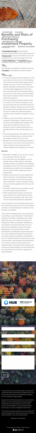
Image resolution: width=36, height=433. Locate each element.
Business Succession (26, 46)
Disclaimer (14, 418)
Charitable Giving (9, 51)
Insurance (19, 32)
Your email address (14, 340)
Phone (10, 333)
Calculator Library (25, 61)
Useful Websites (8, 61)
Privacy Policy (21, 418)
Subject (10, 347)
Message (11, 354)
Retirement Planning (10, 37)
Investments (7, 32)
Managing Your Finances (12, 42)
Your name (11, 326)
